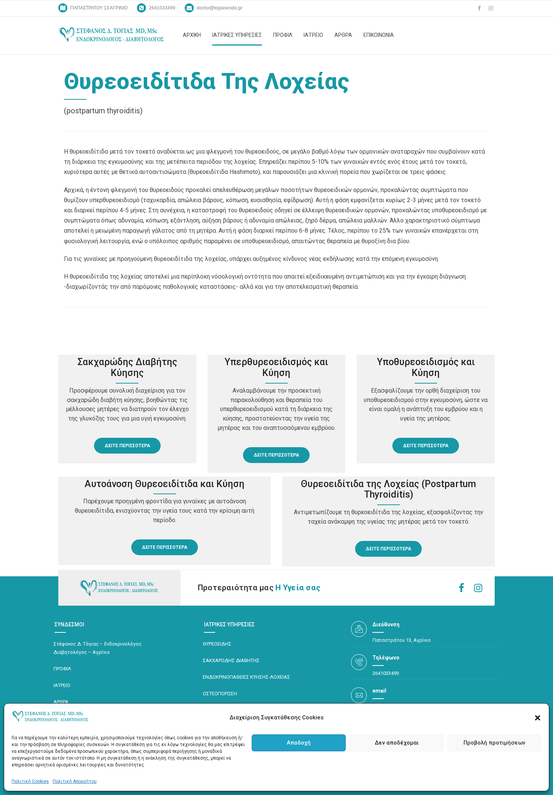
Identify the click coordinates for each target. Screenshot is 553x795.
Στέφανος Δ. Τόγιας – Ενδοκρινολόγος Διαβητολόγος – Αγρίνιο (97, 648)
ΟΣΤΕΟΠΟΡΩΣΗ (220, 693)
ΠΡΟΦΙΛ (282, 35)
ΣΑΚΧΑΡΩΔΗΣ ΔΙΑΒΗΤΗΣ (231, 660)
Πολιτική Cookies (30, 781)
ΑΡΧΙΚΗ (192, 35)
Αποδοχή (299, 742)
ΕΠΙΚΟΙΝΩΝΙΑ (378, 35)
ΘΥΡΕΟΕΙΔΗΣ (217, 644)
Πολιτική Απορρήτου (75, 781)
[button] (537, 718)
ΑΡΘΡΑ (343, 35)
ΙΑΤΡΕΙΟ (313, 35)
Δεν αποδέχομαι (397, 742)
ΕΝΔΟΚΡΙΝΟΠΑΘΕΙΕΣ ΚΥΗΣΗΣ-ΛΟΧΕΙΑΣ (246, 677)
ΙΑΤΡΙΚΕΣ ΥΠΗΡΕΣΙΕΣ (237, 35)
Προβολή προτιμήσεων (494, 742)
